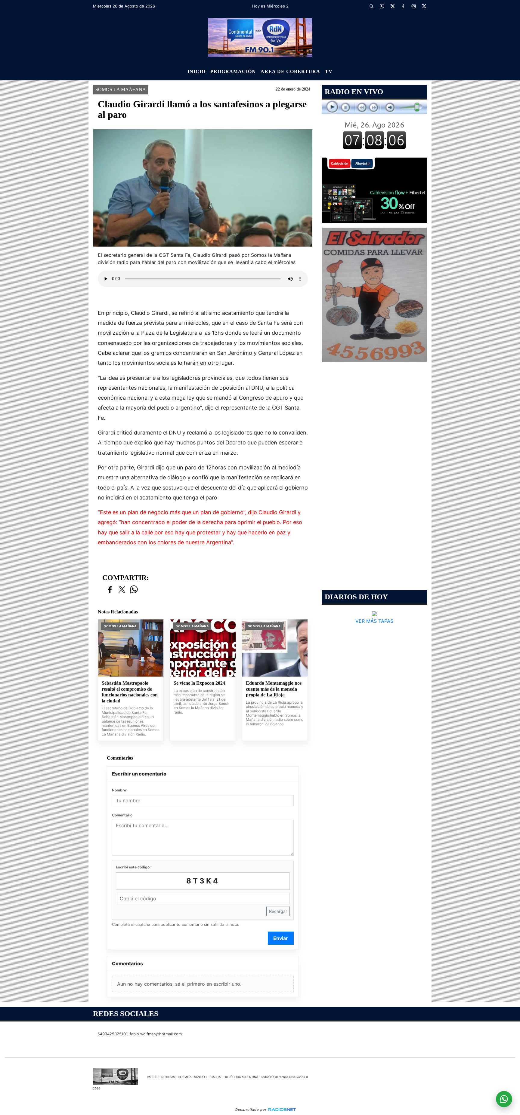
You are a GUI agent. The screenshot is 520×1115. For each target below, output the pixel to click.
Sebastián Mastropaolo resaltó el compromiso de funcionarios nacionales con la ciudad (130, 691)
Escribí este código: (133, 867)
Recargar (278, 911)
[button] (371, 6)
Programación (233, 71)
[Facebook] (403, 6)
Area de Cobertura (290, 71)
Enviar (280, 938)
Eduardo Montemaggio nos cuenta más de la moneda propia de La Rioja (274, 688)
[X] (392, 6)
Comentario (122, 815)
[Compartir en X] (121, 590)
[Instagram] (413, 6)
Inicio (196, 71)
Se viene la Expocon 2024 (199, 683)
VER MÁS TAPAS (374, 621)
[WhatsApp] (382, 6)
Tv (329, 71)
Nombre (119, 790)
